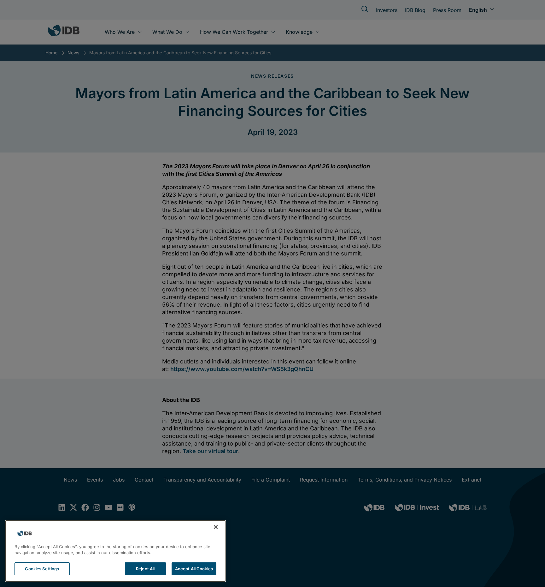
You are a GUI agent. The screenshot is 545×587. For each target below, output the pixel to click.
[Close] (216, 527)
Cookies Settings (42, 568)
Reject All (145, 568)
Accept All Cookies (194, 568)
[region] (115, 551)
